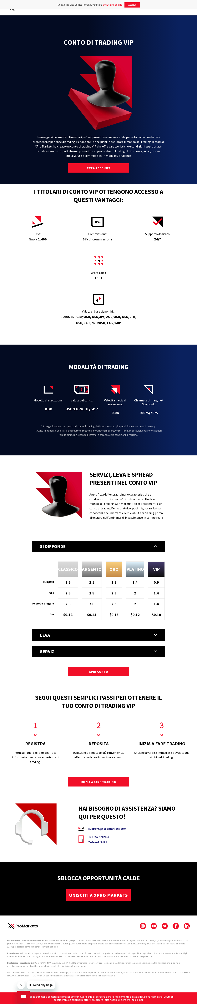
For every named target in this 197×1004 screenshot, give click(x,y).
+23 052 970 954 (98, 837)
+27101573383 (97, 841)
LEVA (45, 635)
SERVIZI (48, 651)
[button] (98, 546)
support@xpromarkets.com (107, 828)
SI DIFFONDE (53, 546)
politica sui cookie (112, 4)
